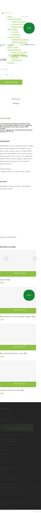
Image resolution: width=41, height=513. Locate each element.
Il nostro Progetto (15, 19)
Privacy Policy (4, 453)
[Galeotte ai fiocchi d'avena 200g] (18, 373)
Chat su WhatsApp (16, 427)
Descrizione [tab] (16, 99)
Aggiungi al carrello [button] (19, 273)
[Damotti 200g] (18, 263)
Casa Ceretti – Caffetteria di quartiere (10, 439)
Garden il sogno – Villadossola (8, 444)
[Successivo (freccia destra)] (35, 258)
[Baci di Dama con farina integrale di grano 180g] (18, 300)
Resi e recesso (4, 461)
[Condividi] (30, 2)
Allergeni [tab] (16, 103)
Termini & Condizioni (6, 458)
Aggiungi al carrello (11, 82)
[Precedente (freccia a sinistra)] (6, 258)
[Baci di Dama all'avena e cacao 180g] (18, 337)
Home (10, 16)
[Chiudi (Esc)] (34, 2)
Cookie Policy (4, 456)
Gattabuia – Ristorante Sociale (8, 441)
